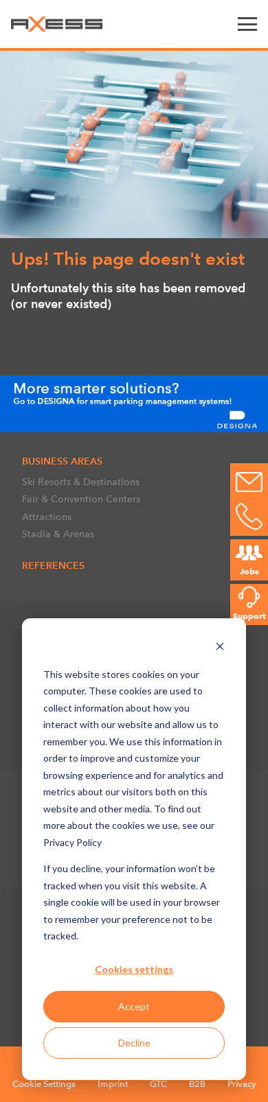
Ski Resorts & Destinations (80, 482)
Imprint (113, 1084)
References (53, 565)
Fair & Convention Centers (81, 499)
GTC (158, 1084)
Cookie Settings (44, 1084)
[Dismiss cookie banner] (220, 648)
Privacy (241, 1084)
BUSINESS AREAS (62, 461)
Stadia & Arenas (58, 534)
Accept (134, 1006)
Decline (134, 1042)
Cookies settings (134, 969)
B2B (197, 1084)
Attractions (46, 517)
